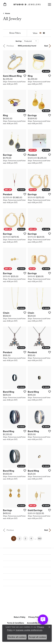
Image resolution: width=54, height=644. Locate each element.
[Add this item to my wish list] (23, 75)
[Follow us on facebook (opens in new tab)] (6, 607)
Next (46, 45)
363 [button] (39, 538)
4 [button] (31, 538)
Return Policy (19, 617)
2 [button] (19, 538)
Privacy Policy (34, 617)
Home (7, 13)
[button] (5, 4)
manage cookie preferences (29, 630)
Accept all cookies (37, 637)
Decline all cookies (17, 637)
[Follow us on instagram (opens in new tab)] (13, 607)
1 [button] (14, 538)
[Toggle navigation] (49, 4)
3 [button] (25, 538)
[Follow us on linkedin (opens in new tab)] (20, 607)
